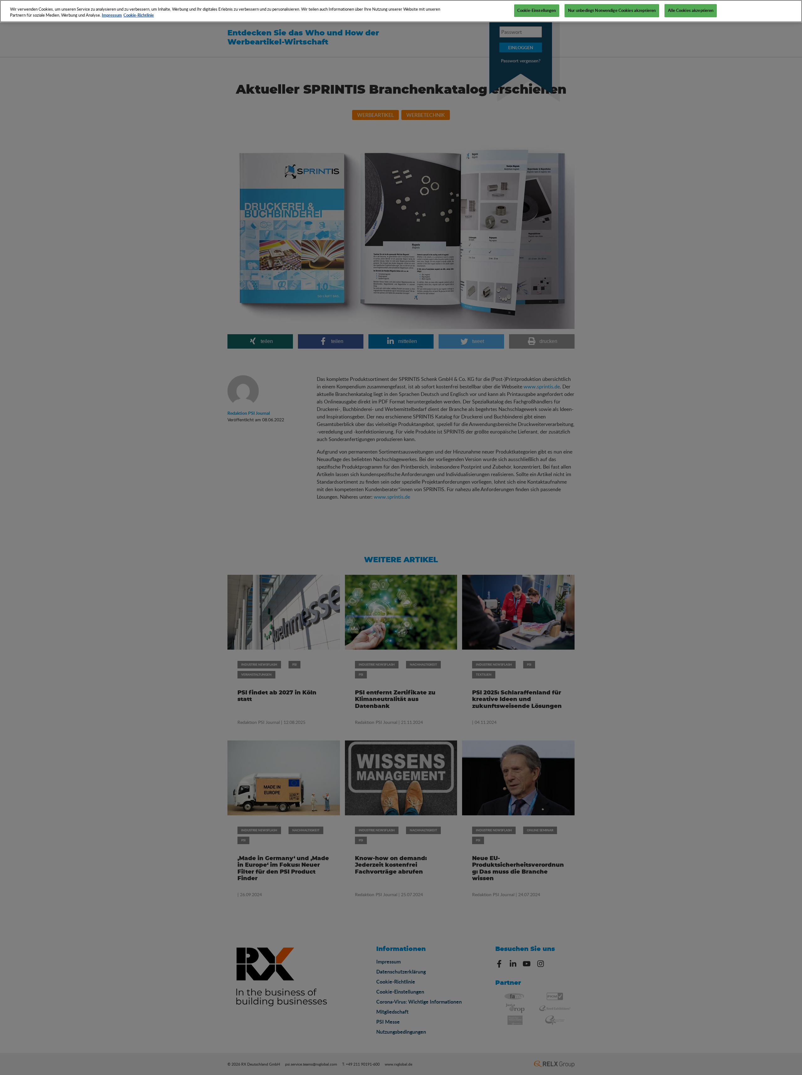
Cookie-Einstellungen (536, 10)
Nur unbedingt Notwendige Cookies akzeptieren (612, 10)
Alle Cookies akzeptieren (690, 10)
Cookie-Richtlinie (138, 15)
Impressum (112, 15)
